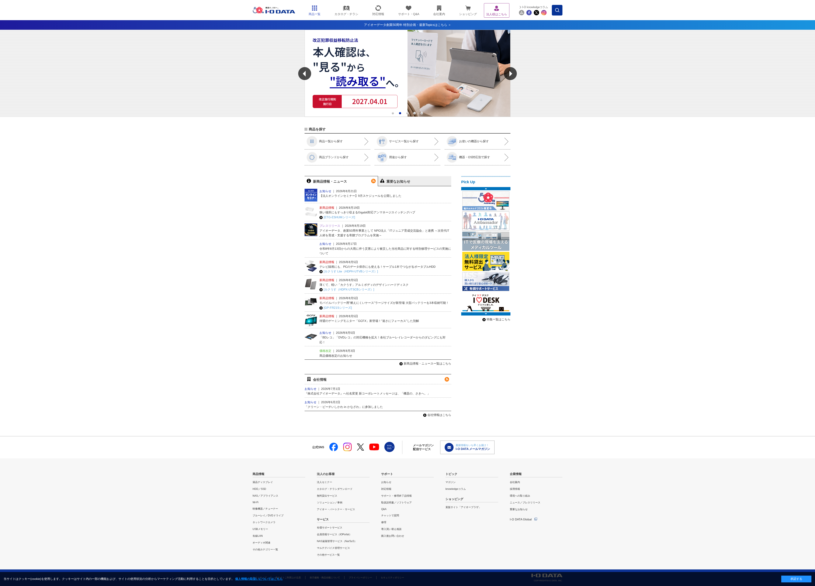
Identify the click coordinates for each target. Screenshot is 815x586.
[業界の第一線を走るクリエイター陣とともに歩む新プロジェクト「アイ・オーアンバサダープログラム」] (485, 221)
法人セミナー (324, 482)
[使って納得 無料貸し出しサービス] (485, 261)
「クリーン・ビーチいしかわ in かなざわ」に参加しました (344, 407)
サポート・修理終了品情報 (396, 495)
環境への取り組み (520, 495)
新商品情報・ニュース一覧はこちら (427, 363)
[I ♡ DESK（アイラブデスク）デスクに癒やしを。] (485, 301)
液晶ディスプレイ (263, 482)
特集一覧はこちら (498, 319)
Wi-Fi (256, 502)
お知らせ (386, 482)
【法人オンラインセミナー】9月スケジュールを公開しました (360, 195)
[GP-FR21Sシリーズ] (338, 307)
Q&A (383, 509)
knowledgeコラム (455, 488)
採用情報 (515, 488)
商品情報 (258, 474)
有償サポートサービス (329, 527)
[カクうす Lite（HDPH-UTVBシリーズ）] (351, 271)
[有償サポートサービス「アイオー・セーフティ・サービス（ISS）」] (485, 281)
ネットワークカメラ (264, 522)
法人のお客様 (326, 474)
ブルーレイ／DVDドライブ (268, 515)
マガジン (450, 482)
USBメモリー (260, 529)
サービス (323, 519)
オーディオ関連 (261, 542)
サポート (387, 474)
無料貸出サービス (327, 495)
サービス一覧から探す (404, 141)
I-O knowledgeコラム (535, 7)
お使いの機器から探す (474, 141)
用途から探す (398, 157)
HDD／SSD (259, 488)
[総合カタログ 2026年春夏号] (485, 200)
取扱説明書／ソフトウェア (396, 502)
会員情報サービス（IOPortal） (334, 534)
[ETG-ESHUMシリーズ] (339, 217)
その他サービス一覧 (328, 554)
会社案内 (515, 482)
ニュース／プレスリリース (525, 502)
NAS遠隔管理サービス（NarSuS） (337, 541)
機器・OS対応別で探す (474, 157)
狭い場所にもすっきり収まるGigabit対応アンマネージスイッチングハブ (367, 212)
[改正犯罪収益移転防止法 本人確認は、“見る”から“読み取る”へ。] (407, 115)
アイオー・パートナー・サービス (336, 509)
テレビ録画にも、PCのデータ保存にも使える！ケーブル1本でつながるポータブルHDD (377, 266)
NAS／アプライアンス (265, 495)
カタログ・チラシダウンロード (335, 488)
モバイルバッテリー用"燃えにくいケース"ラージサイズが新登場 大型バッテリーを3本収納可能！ (384, 302)
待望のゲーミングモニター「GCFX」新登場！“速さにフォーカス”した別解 (369, 321)
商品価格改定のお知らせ (335, 355)
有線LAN (258, 535)
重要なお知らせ (519, 509)
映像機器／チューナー (265, 508)
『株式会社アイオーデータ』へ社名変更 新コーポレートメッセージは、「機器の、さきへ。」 (367, 393)
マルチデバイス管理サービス (333, 548)
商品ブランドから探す (334, 157)
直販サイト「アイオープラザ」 (463, 507)
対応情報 (386, 488)
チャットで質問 (390, 515)
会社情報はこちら (439, 415)
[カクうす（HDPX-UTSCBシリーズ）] (349, 289)
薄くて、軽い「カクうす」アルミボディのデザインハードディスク (364, 284)
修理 (383, 522)
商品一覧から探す (331, 141)
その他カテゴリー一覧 (265, 549)
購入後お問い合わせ (392, 535)
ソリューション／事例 (329, 502)
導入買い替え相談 (391, 529)
